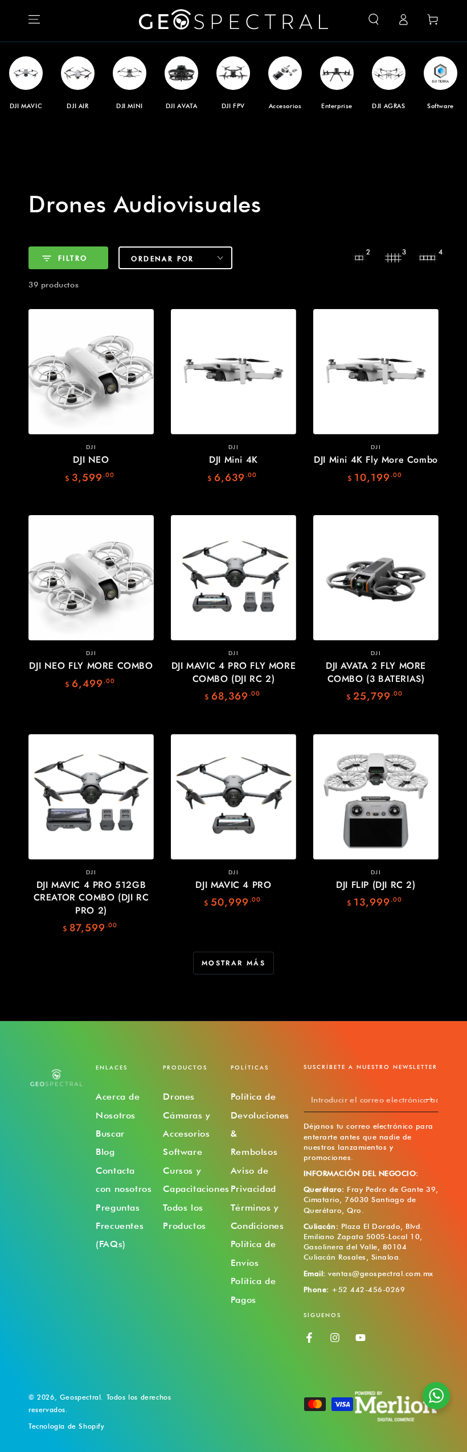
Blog (105, 1151)
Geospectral (80, 1397)
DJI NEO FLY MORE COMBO (91, 665)
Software (182, 1151)
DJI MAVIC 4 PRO (233, 884)
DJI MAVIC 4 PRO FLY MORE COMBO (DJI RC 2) (233, 672)
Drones (179, 1096)
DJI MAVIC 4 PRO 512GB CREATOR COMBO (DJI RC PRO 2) (91, 897)
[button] (373, 19)
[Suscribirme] (432, 1099)
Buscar (110, 1133)
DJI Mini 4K (233, 459)
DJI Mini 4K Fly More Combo (376, 459)
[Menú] (34, 19)
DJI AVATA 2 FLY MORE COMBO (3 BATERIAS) (376, 672)
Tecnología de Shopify (66, 1426)
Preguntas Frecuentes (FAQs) (120, 1226)
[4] (427, 257)
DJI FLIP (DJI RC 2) (375, 884)
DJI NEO (91, 459)
